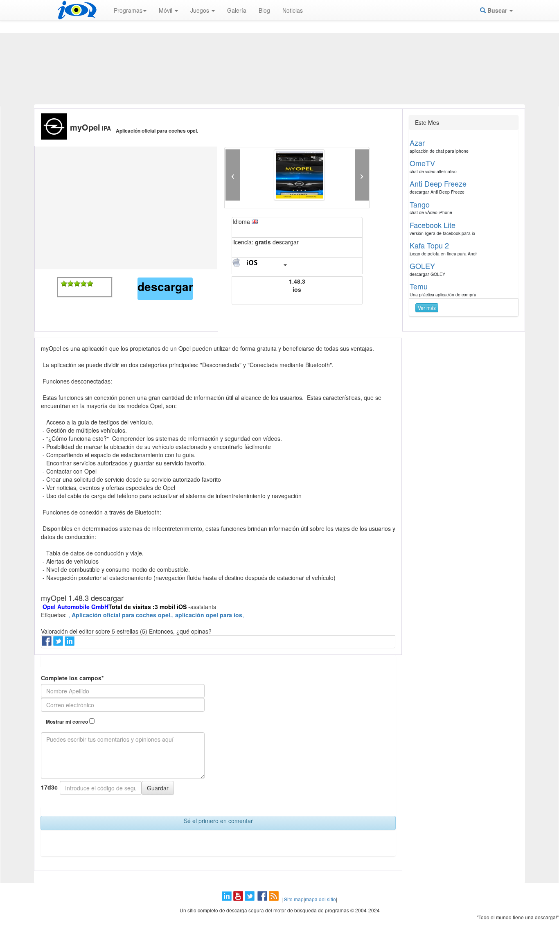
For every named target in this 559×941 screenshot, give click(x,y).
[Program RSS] (274, 899)
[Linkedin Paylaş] (70, 643)
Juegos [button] (200, 10)
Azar (417, 142)
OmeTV (422, 163)
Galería (236, 10)
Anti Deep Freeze (438, 183)
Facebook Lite (432, 224)
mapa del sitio (320, 899)
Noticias (292, 10)
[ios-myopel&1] (64, 283)
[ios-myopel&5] (90, 283)
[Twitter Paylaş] (59, 643)
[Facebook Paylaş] (47, 643)
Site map (294, 899)
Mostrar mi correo (67, 721)
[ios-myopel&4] (83, 283)
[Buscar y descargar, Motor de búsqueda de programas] (77, 10)
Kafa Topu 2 (429, 245)
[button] (232, 175)
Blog (264, 10)
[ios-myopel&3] (77, 283)
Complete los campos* (72, 678)
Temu (419, 286)
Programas (128, 10)
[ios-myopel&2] (70, 283)
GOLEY (422, 265)
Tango (420, 204)
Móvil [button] (166, 10)
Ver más (427, 307)
